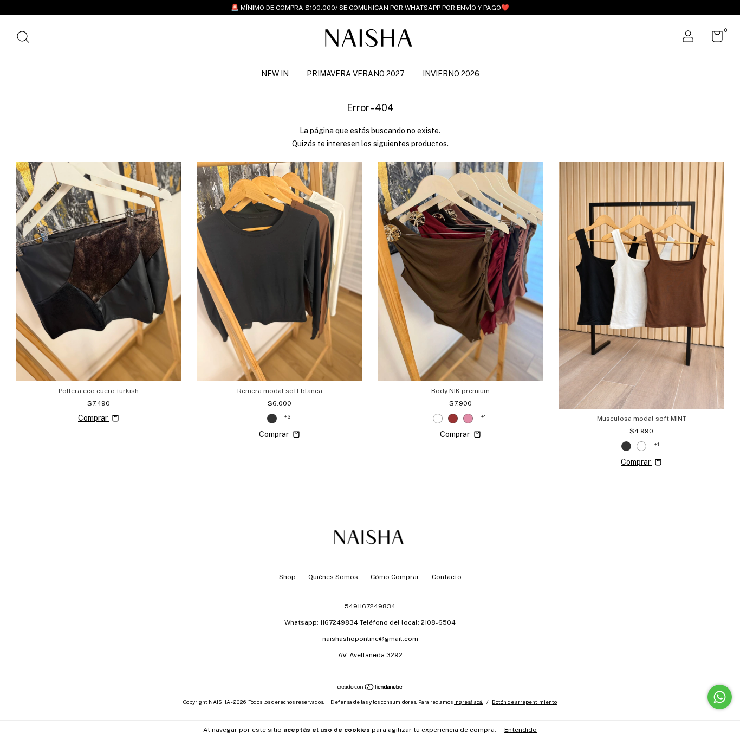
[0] (713, 39)
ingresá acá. (468, 701)
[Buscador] (26, 38)
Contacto (447, 577)
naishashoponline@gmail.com (370, 638)
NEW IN (275, 73)
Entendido (520, 730)
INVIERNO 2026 (451, 73)
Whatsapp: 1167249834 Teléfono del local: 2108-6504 (370, 622)
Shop (287, 577)
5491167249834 (370, 606)
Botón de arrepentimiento (524, 701)
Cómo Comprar (395, 577)
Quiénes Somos (333, 577)
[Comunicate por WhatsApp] (719, 697)
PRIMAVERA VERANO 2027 (356, 73)
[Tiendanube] (370, 688)
